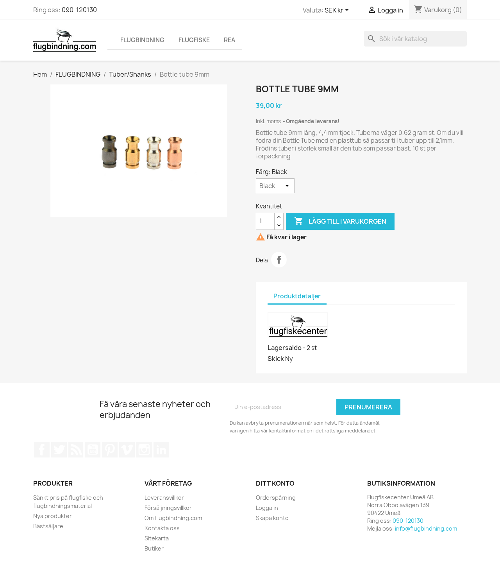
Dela (279, 259)
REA (229, 40)
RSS (75, 449)
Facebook (42, 449)
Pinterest (110, 449)
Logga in (267, 507)
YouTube (92, 449)
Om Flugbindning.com (173, 518)
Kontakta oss (162, 528)
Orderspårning (276, 497)
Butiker (154, 548)
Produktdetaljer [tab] (297, 296)
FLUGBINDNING (142, 40)
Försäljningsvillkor (168, 507)
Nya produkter (52, 516)
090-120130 (79, 9)
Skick (276, 358)
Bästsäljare (48, 526)
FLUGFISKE (194, 40)
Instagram (144, 449)
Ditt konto (275, 483)
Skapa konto (272, 518)
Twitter (59, 449)
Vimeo (127, 449)
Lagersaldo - (286, 348)
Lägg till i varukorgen (340, 221)
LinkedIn (161, 449)
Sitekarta (157, 538)
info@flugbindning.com (426, 528)
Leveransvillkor (164, 497)
